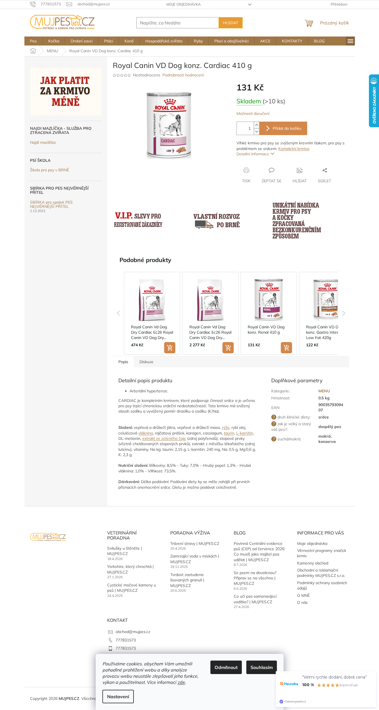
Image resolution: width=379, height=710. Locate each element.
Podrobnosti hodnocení (183, 75)
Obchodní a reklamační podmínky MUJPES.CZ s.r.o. (321, 573)
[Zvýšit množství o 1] (256, 125)
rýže (225, 427)
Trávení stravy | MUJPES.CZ (194, 543)
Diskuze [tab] (146, 361)
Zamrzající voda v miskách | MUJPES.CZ (194, 559)
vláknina (145, 433)
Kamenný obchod (312, 563)
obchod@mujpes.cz (133, 631)
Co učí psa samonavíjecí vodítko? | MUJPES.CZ (255, 599)
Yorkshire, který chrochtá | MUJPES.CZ (130, 569)
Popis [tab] (123, 361)
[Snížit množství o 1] (256, 131)
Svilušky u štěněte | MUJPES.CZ (124, 551)
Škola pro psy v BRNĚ (49, 170)
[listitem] (152, 313)
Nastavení (118, 696)
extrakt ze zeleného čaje (164, 438)
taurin (229, 433)
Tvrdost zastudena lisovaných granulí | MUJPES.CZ (187, 580)
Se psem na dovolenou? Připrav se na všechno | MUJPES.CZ (255, 578)
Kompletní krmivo (293, 148)
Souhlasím (262, 667)
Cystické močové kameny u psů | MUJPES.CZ (131, 587)
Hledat (230, 22)
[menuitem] (33, 41)
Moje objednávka (183, 4)
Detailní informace (252, 153)
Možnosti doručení (252, 113)
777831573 (126, 640)
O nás (302, 602)
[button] (118, 313)
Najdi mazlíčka (43, 142)
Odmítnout (226, 667)
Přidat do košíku (287, 128)
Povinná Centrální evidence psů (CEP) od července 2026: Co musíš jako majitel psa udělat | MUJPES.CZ (259, 551)
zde (181, 682)
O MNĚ (303, 595)
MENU (324, 390)
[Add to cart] (169, 347)
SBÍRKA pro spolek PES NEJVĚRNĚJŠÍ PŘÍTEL (51, 204)
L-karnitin (244, 433)
